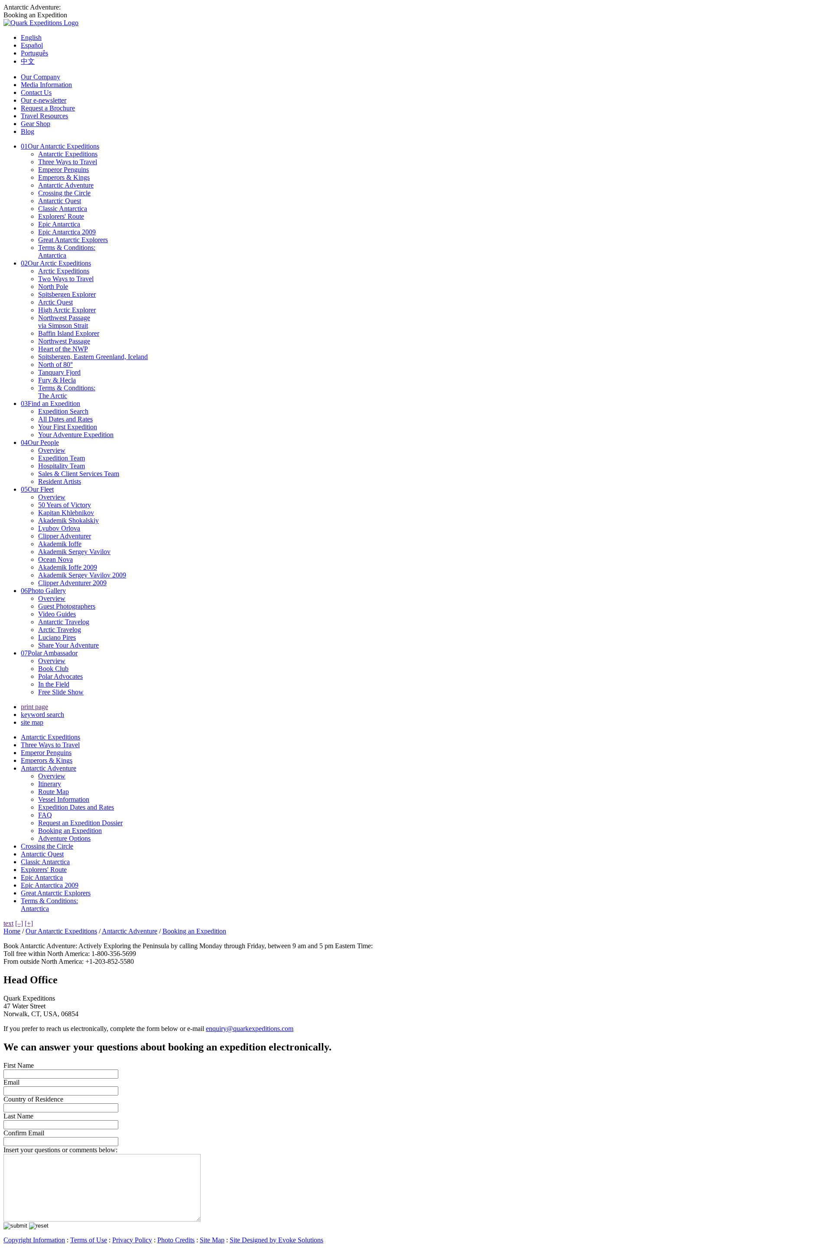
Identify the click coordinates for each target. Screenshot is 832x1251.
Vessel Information (63, 799)
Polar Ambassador (49, 653)
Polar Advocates (60, 676)
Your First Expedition (67, 427)
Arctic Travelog (59, 629)
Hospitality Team (61, 466)
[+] (29, 923)
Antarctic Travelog (63, 622)
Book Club (53, 668)
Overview (51, 450)
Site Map (212, 1240)
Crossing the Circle (64, 193)
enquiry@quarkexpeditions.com (249, 1028)
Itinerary (49, 784)
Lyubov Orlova (59, 528)
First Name (18, 1065)
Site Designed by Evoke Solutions (276, 1240)
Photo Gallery (43, 590)
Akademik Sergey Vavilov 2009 (82, 575)
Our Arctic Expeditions (56, 263)
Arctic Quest (55, 302)
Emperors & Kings (64, 177)
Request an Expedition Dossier (80, 822)
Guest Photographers (66, 606)
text (8, 923)
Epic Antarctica (59, 224)
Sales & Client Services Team (78, 473)
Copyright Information (34, 1240)
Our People (40, 442)
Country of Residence (33, 1099)
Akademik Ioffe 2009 (67, 567)
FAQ (45, 815)
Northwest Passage (64, 341)
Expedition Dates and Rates (76, 807)
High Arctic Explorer (67, 310)
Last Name (18, 1116)
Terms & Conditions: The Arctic (66, 391)
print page (34, 706)
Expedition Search (63, 411)
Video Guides (57, 614)
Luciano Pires (57, 637)
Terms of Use (88, 1240)
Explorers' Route (61, 216)
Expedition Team (61, 458)
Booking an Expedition (70, 830)
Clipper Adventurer (64, 536)
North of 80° (55, 364)
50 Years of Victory (64, 505)
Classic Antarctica (62, 208)
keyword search (42, 714)
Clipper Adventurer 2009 (72, 583)
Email (11, 1082)
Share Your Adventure (68, 645)
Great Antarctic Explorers (73, 239)
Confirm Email (23, 1133)
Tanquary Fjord (59, 372)
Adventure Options (64, 838)
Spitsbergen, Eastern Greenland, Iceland (93, 356)
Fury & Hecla (57, 380)
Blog (27, 131)
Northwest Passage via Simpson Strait (64, 321)
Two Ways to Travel (66, 278)
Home (11, 931)
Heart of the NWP (63, 349)
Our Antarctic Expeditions (60, 146)
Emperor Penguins (63, 169)
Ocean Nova (55, 559)
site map (32, 722)
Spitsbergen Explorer (67, 294)
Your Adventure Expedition (76, 434)
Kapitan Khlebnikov (66, 512)
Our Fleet (37, 489)
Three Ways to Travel (67, 161)
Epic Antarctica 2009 (67, 232)
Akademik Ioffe (59, 544)
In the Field (53, 684)
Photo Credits (176, 1240)
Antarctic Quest (59, 200)
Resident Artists (59, 481)
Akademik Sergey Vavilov (74, 551)
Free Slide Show (61, 692)
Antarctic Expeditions (68, 154)
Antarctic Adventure (66, 185)
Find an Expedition (50, 403)
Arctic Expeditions (63, 271)
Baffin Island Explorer (68, 333)
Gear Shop (35, 123)
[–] (19, 923)
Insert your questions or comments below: (60, 1150)
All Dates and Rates (65, 419)
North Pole (53, 286)
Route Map (53, 791)
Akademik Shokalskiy (68, 520)
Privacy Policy (132, 1240)
